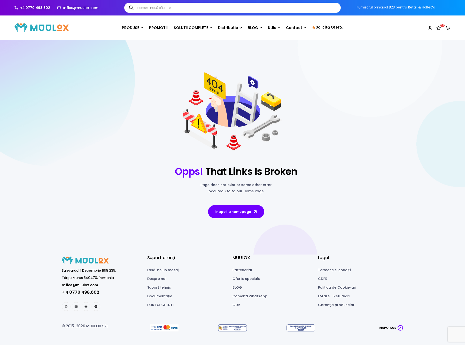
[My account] (430, 27)
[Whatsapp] (66, 306)
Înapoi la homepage (233, 211)
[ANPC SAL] (232, 327)
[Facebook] (96, 306)
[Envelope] (76, 306)
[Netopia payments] (164, 327)
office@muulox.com (80, 285)
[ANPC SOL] (301, 327)
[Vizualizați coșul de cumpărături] (447, 27)
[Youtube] (86, 306)
